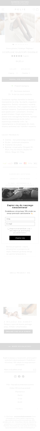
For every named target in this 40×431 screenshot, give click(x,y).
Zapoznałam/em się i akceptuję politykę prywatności (21, 231)
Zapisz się (20, 238)
